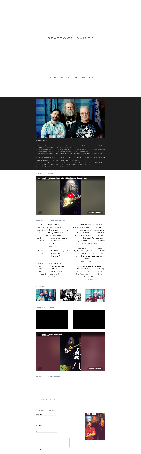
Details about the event (42, 437)
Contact (90, 77)
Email (37, 420)
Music (61, 77)
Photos (76, 77)
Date (37, 431)
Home (49, 77)
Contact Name (39, 414)
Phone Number (39, 425)
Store (83, 77)
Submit (39, 449)
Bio (55, 77)
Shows (68, 77)
